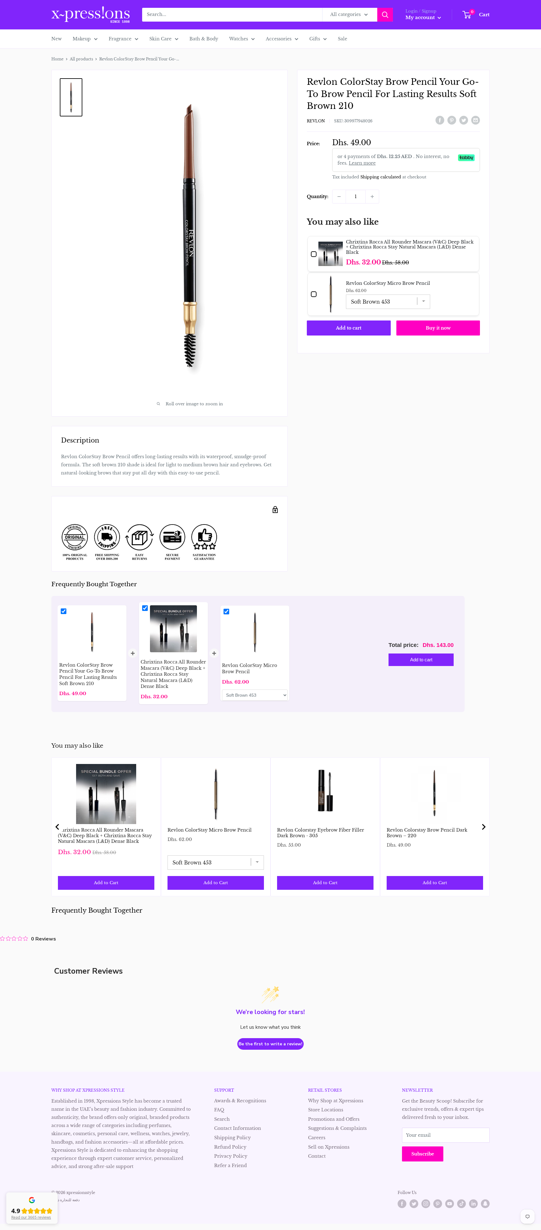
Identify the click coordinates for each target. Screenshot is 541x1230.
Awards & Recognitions (240, 1101)
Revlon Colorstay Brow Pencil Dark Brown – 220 (427, 832)
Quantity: (317, 196)
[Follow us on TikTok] (461, 1203)
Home (57, 59)
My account (420, 17)
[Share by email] (475, 120)
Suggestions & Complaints (337, 1128)
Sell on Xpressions (328, 1147)
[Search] (385, 15)
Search (222, 1119)
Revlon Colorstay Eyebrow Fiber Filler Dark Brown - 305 (320, 832)
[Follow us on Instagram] (425, 1203)
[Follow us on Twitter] (414, 1203)
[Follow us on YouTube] (449, 1203)
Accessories (278, 39)
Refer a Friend (230, 1165)
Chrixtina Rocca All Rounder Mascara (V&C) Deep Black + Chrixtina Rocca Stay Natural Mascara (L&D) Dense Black (105, 835)
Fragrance (120, 39)
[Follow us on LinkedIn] (473, 1203)
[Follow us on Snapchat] (485, 1203)
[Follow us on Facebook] (402, 1203)
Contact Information (237, 1128)
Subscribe (422, 1154)
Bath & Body (203, 39)
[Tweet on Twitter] (463, 120)
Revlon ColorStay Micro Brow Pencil (209, 830)
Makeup (82, 39)
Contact (317, 1156)
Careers (316, 1137)
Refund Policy (230, 1147)
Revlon (316, 121)
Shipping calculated (380, 177)
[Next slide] (483, 827)
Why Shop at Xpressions (335, 1101)
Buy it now (438, 328)
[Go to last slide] (57, 827)
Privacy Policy (230, 1156)
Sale (342, 39)
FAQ (219, 1110)
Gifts (314, 39)
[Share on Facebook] (439, 120)
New (56, 39)
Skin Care (160, 39)
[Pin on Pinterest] (451, 120)
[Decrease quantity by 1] (339, 196)
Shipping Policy (232, 1137)
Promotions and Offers (333, 1119)
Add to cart (348, 328)
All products (81, 59)
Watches (238, 39)
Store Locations (325, 1110)
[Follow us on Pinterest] (437, 1203)
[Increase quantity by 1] (372, 196)
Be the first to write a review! (270, 1044)
